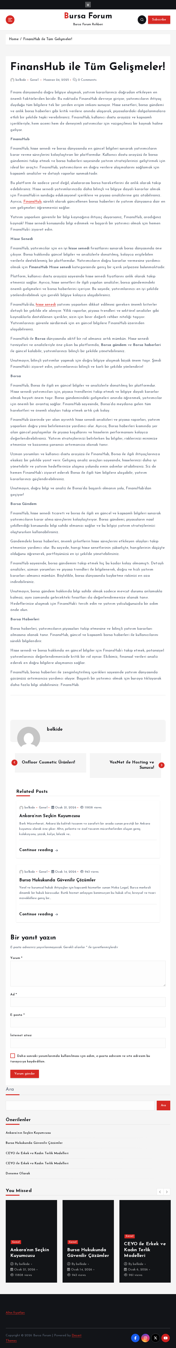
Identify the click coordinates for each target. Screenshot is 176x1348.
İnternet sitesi (21, 1035)
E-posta (17, 1015)
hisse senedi (46, 304)
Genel (34, 80)
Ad (13, 994)
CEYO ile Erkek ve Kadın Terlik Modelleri (37, 1153)
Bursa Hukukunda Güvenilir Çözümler (34, 1143)
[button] (160, 1191)
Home (14, 39)
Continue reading (36, 850)
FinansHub (32, 201)
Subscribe (159, 19)
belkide (21, 80)
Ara (10, 1089)
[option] (31, 1241)
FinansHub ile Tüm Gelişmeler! (47, 39)
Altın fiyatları (15, 1312)
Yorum (16, 958)
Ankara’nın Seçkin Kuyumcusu (28, 1132)
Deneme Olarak (18, 1173)
